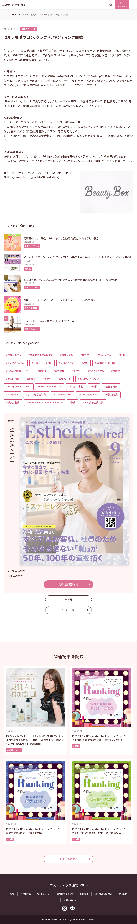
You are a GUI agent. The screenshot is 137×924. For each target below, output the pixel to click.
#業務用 (41, 370)
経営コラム (26, 893)
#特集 (35, 362)
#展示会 (31, 378)
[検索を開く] (111, 4)
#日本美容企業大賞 (93, 402)
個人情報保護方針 (103, 893)
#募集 (72, 402)
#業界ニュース (28, 28)
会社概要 (84, 893)
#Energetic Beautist (18, 386)
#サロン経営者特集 (36, 394)
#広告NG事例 (76, 386)
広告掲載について (65, 893)
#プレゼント (65, 378)
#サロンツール (32, 246)
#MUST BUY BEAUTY (49, 386)
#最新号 (84, 354)
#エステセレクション (88, 378)
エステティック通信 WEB (13, 4)
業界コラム (17, 14)
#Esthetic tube (62, 394)
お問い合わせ (70, 900)
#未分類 (115, 370)
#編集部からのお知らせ (41, 354)
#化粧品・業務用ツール (18, 370)
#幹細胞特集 (111, 394)
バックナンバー (68, 610)
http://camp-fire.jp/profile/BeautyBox (31, 177)
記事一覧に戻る (68, 859)
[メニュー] (132, 4)
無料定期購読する (68, 584)
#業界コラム (66, 354)
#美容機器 (59, 370)
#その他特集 (31, 307)
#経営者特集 (110, 386)
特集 (12, 893)
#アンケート (12, 394)
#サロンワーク (66, 362)
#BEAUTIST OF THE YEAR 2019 (44, 402)
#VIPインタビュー (88, 394)
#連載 (122, 354)
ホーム (7, 14)
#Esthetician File (105, 362)
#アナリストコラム (15, 362)
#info (49, 362)
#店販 (28, 268)
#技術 (94, 386)
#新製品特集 (12, 402)
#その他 (76, 370)
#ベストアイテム (96, 370)
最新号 (68, 599)
